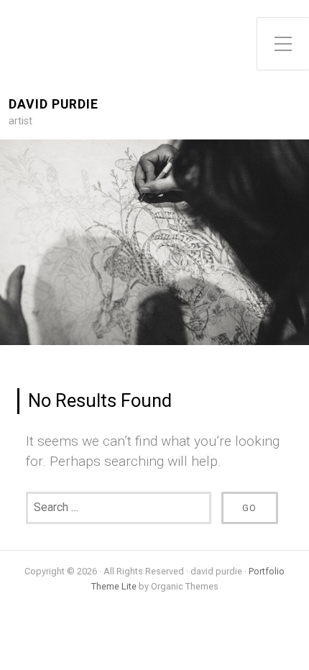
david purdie (53, 104)
